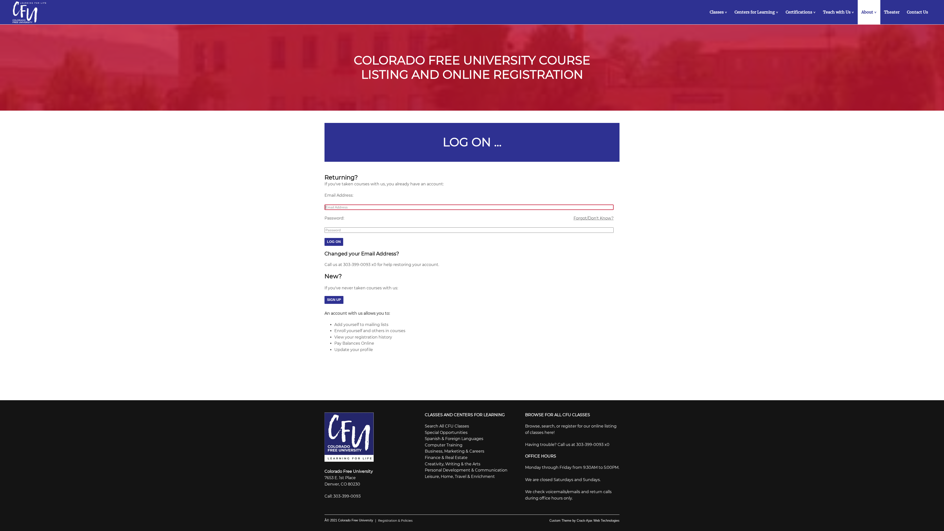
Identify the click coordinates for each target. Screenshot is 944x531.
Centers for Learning (757, 12)
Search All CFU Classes (447, 426)
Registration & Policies (394, 520)
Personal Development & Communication (466, 470)
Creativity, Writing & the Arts (452, 464)
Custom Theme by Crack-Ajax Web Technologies (584, 520)
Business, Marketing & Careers (454, 451)
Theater (892, 12)
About (869, 12)
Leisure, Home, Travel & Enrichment (460, 476)
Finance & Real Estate (446, 457)
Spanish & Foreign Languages (454, 438)
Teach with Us (839, 12)
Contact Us (917, 12)
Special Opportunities (446, 432)
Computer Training (443, 445)
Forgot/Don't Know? (594, 218)
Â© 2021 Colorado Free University (348, 520)
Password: (334, 218)
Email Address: (338, 195)
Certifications (801, 12)
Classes (719, 12)
